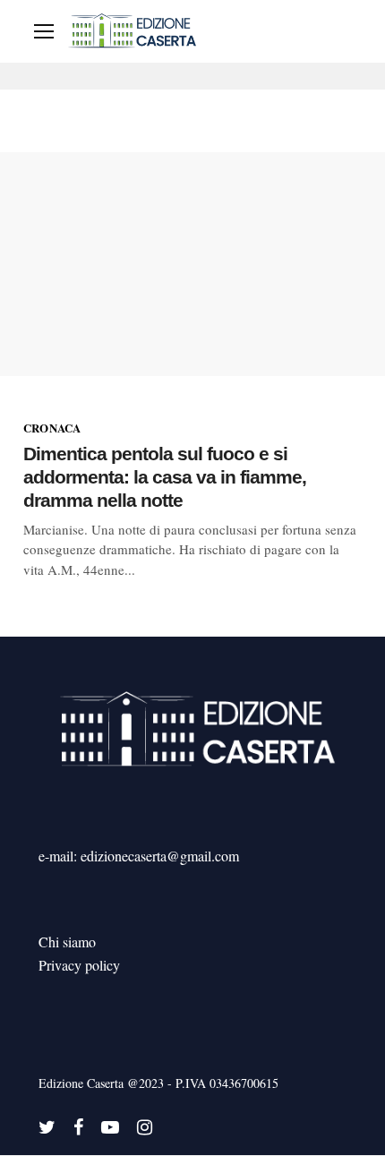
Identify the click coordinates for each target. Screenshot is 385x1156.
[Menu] (44, 31)
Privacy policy (79, 964)
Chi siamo (67, 941)
